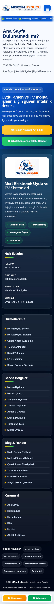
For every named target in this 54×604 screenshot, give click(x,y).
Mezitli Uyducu (15, 393)
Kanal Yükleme (15, 353)
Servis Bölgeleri (23, 71)
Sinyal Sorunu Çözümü (20, 365)
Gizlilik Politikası (16, 535)
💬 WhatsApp (27, 141)
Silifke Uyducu (15, 430)
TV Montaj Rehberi (17, 470)
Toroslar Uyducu (16, 405)
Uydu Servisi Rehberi (19, 452)
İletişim (11, 529)
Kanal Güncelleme (17, 476)
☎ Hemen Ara (27, 130)
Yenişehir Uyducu (17, 399)
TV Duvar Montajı (16, 347)
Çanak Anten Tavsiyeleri (20, 464)
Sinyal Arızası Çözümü (19, 482)
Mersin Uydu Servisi (18, 328)
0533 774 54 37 (11, 65)
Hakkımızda (13, 511)
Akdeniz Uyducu (16, 411)
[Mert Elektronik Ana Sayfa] (27, 167)
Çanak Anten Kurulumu (20, 341)
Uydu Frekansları (42, 71)
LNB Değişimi (14, 359)
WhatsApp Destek (30, 65)
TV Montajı (37, 571)
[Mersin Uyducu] (21, 8)
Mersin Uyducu (15, 387)
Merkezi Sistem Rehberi (20, 458)
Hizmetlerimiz (14, 517)
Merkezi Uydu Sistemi (19, 334)
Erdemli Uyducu (16, 418)
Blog (10, 523)
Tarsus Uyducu (15, 424)
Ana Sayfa (8, 71)
